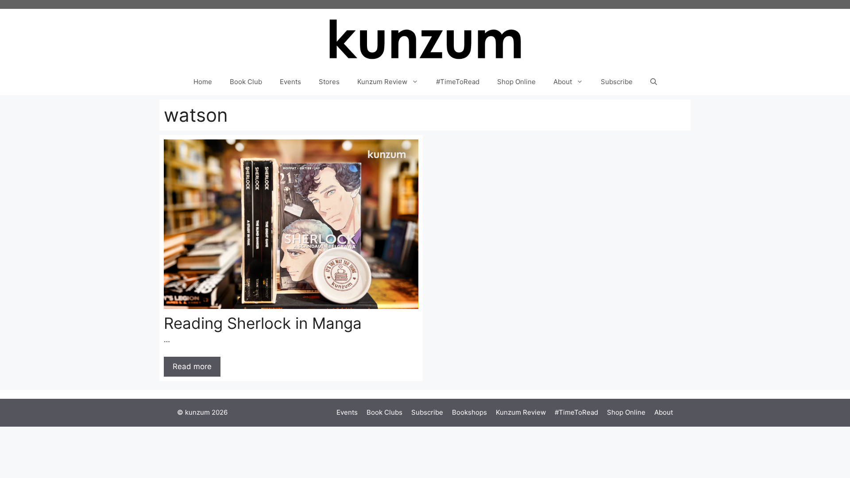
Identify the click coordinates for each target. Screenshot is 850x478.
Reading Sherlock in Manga (263, 323)
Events (290, 81)
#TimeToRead (457, 81)
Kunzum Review (382, 81)
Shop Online (516, 81)
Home (202, 81)
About (562, 81)
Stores (329, 81)
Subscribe (617, 81)
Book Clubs (384, 412)
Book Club (246, 81)
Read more (192, 366)
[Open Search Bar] (653, 82)
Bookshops (469, 412)
